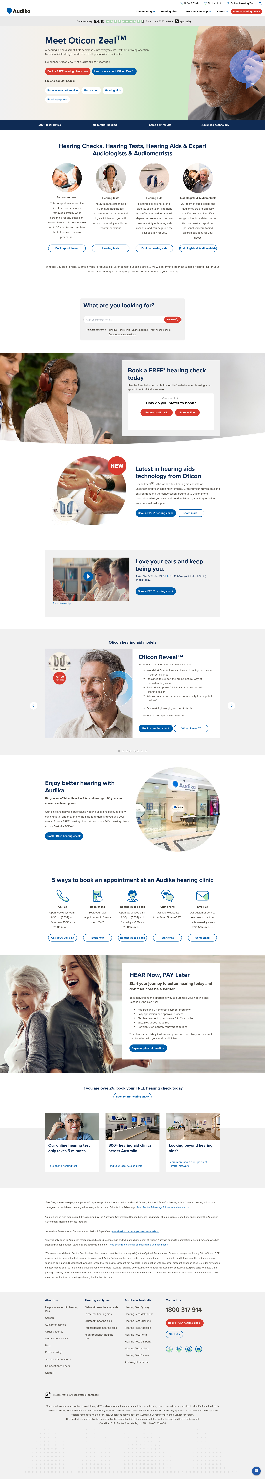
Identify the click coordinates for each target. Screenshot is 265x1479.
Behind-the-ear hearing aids (101, 1307)
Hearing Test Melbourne (139, 1314)
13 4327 (168, 576)
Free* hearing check (160, 329)
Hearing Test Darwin (137, 1355)
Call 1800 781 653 (62, 938)
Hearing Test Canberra (138, 1341)
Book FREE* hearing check (184, 1323)
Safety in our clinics (56, 1338)
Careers (49, 1318)
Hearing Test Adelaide (138, 1328)
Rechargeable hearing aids (101, 1328)
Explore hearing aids (154, 248)
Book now (97, 938)
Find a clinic (91, 90)
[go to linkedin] (179, 1350)
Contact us (173, 1300)
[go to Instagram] (188, 1350)
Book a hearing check (246, 11)
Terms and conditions (58, 1359)
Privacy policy (53, 1352)
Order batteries (54, 1331)
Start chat (167, 938)
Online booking (139, 329)
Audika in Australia (138, 1300)
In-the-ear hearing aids (98, 1314)
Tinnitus (113, 329)
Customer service (55, 1325)
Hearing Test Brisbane (138, 1321)
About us (51, 1300)
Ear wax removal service (62, 90)
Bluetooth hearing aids (98, 1321)
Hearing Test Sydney (137, 1307)
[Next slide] (231, 706)
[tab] (145, 11)
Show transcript (62, 603)
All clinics (174, 1334)
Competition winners (57, 1366)
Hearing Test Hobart (137, 1348)
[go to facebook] (169, 1350)
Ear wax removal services (122, 334)
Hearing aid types (97, 1300)
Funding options (57, 99)
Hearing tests (110, 248)
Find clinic (124, 329)
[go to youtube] (198, 1350)
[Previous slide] (33, 706)
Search (171, 319)
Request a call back (132, 938)
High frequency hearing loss (99, 1336)
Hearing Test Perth (136, 1335)
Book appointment (67, 248)
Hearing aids (113, 90)
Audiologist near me (137, 1362)
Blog (47, 1345)
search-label (260, 3)
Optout (49, 1373)
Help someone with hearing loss (61, 1309)
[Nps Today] (125, 21)
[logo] (18, 11)
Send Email (202, 938)
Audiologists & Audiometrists (198, 248)
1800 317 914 (184, 1309)
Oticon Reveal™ (191, 728)
